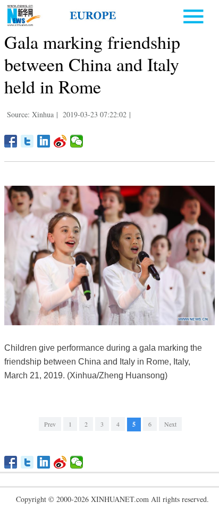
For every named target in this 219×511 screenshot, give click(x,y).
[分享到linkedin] (43, 141)
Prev (50, 424)
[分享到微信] (76, 141)
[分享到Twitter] (27, 141)
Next (170, 424)
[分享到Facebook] (11, 141)
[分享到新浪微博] (60, 141)
